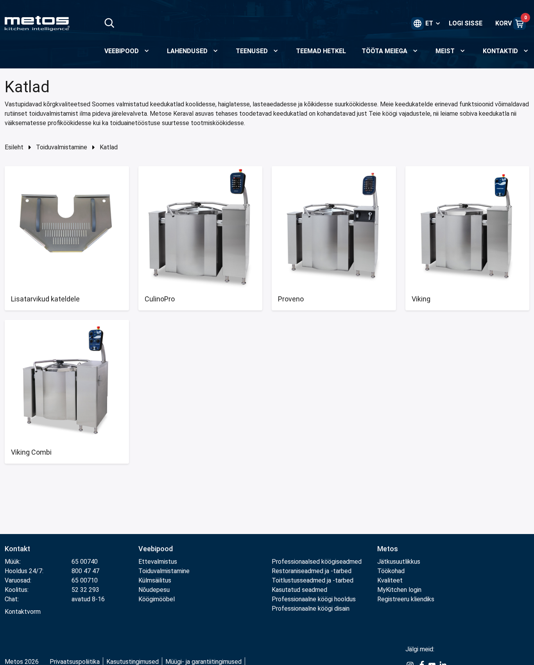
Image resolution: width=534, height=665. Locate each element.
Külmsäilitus (154, 580)
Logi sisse (465, 23)
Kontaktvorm (23, 611)
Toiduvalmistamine (61, 147)
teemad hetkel (321, 51)
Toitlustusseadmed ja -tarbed (312, 580)
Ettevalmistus (157, 561)
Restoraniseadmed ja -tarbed (311, 571)
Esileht (14, 147)
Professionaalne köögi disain (310, 608)
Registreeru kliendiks (405, 599)
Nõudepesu (154, 589)
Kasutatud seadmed (299, 589)
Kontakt (17, 549)
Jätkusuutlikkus (398, 561)
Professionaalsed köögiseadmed (317, 561)
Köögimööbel (156, 599)
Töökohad (391, 571)
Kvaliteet (390, 580)
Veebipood (155, 549)
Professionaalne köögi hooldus (314, 599)
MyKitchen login (399, 589)
